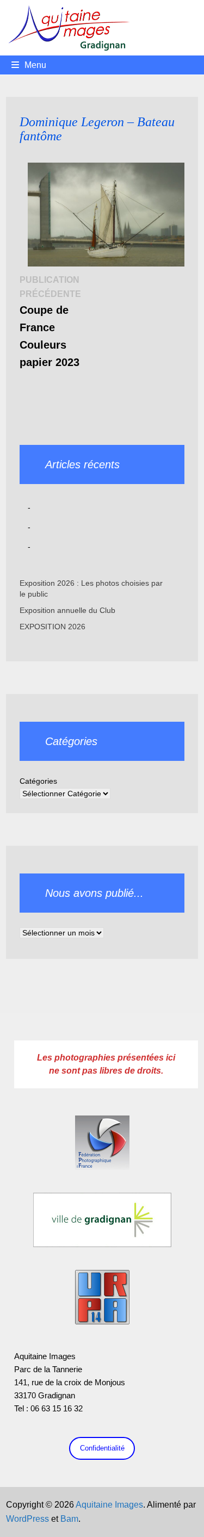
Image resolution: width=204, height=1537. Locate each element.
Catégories (38, 781)
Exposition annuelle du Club (67, 610)
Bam (69, 1518)
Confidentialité (102, 1448)
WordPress (27, 1518)
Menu (35, 65)
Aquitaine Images (109, 1504)
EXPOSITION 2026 (52, 626)
